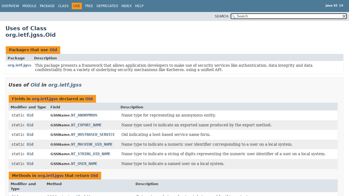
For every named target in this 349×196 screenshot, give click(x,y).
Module (29, 6)
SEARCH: (222, 16)
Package (47, 6)
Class (63, 6)
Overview (10, 6)
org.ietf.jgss (19, 65)
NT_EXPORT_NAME (86, 125)
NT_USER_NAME (84, 163)
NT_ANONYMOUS (84, 115)
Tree (89, 6)
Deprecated (107, 6)
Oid (53, 50)
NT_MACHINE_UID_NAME (92, 144)
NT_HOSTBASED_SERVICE (93, 134)
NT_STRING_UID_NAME (90, 154)
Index (126, 6)
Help (139, 6)
